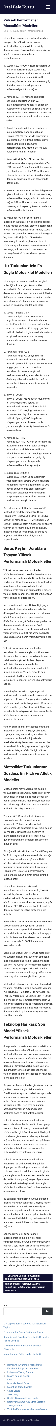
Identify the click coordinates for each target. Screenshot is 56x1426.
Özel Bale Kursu (18, 7)
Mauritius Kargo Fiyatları (19, 1387)
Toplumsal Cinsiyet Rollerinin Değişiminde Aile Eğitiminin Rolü (22, 1277)
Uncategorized (35, 31)
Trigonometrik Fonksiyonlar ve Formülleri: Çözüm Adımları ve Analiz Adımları (25, 1287)
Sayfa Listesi (14, 1390)
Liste (9, 1379)
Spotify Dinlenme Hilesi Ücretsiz (23, 1398)
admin (23, 31)
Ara (5, 1305)
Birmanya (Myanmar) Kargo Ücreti (24, 1365)
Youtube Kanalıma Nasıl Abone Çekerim (27, 1409)
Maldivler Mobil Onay (18, 1383)
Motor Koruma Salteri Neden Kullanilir (22, 1354)
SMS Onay (12, 1394)
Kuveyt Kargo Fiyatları (18, 1376)
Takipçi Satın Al (15, 1405)
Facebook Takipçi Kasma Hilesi (23, 1368)
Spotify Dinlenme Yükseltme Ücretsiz (26, 1402)
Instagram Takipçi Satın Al (20, 1372)
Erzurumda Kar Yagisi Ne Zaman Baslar (23, 1332)
